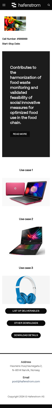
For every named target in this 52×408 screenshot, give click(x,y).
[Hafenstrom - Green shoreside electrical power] (26, 5)
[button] (4, 4)
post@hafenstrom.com (26, 382)
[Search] (49, 5)
